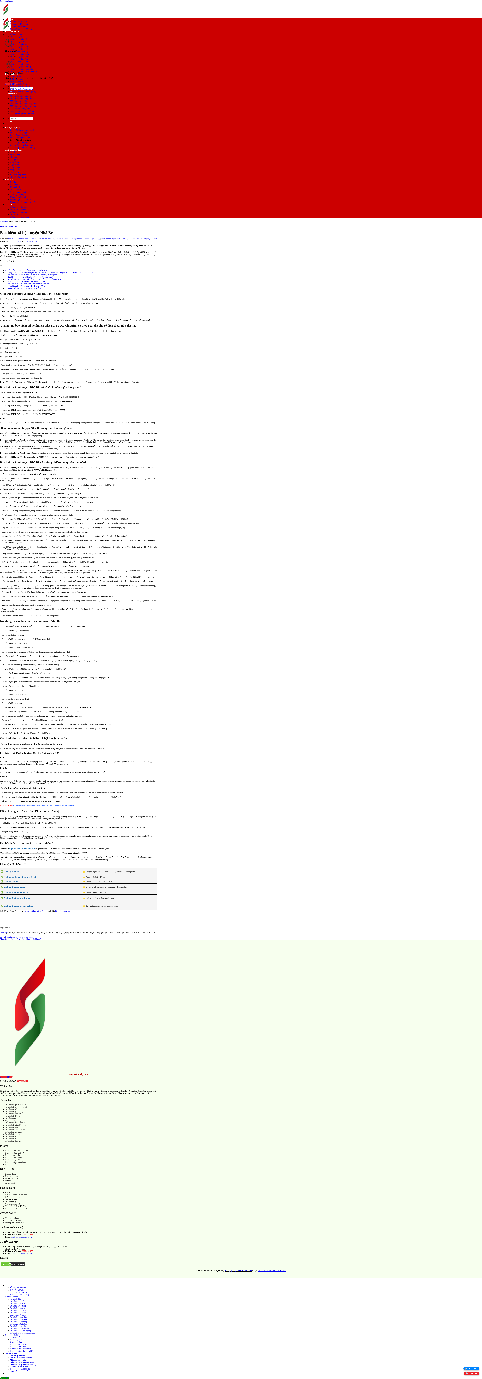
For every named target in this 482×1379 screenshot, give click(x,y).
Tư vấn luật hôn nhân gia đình (17, 1125)
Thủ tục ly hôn (11, 94)
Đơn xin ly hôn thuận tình (15, 1197)
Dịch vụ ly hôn (16, 79)
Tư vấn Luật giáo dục (19, 56)
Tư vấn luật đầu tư (12, 1136)
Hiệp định (14, 162)
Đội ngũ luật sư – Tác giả (21, 29)
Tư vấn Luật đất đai (18, 41)
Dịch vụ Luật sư (12, 31)
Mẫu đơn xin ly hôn (18, 101)
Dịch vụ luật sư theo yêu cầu (16, 1151)
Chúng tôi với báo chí (19, 26)
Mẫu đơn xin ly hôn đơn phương (24, 106)
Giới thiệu (9, 19)
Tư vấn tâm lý (10, 1202)
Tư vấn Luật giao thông (20, 66)
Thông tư (14, 157)
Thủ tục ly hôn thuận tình (21, 96)
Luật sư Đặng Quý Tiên (20, 137)
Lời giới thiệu (10, 1174)
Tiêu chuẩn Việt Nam (19, 177)
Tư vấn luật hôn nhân (19, 217)
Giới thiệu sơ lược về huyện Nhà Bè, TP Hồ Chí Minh (28, 270)
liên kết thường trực (63, 911)
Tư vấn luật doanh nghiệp (15, 1123)
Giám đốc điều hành (19, 24)
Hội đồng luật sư (11, 1176)
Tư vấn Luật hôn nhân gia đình (23, 71)
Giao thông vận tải (18, 192)
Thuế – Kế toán (17, 189)
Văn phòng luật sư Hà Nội (15, 1206)
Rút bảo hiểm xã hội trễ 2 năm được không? (24, 288)
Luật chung (15, 155)
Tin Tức (8, 204)
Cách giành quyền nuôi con (22, 114)
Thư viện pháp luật (13, 150)
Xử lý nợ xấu (15, 76)
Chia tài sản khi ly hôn (20, 108)
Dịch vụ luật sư (16, 81)
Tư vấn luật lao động (13, 1134)
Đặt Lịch (473, 1373)
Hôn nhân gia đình (18, 197)
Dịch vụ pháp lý (12, 74)
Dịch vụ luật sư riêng (19, 84)
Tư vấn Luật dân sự (18, 44)
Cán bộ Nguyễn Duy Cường (22, 145)
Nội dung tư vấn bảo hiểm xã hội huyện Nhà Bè (26, 281)
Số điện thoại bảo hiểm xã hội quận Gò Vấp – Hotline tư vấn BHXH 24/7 (45, 806)
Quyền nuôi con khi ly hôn (22, 111)
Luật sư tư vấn (4, 932)
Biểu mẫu (9, 180)
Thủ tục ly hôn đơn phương (22, 98)
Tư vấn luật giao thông (14, 1111)
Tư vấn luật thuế (11, 1127)
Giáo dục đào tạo (17, 194)
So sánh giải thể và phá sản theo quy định (16, 937)
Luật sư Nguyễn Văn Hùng (22, 130)
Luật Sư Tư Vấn (31, 241)
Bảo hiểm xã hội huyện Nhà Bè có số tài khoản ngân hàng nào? (32, 275)
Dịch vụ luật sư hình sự (20, 86)
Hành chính (15, 187)
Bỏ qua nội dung (6, 1)
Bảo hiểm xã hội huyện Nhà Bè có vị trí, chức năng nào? (30, 277)
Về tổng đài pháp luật (19, 21)
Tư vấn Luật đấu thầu (19, 54)
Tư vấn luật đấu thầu (13, 1139)
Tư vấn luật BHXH (18, 214)
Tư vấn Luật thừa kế (19, 46)
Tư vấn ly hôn (16, 34)
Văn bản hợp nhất (18, 175)
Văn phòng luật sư (12, 1204)
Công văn (14, 160)
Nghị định (14, 165)
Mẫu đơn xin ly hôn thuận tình (23, 103)
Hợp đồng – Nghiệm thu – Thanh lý (25, 202)
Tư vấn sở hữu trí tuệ (19, 61)
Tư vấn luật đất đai (18, 207)
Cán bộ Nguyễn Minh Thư (21, 142)
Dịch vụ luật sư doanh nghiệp (23, 91)
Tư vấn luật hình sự (18, 212)
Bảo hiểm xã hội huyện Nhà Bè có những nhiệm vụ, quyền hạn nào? (34, 279)
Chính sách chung (12, 1218)
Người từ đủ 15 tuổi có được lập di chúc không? (136, 239)
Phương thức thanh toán (14, 1223)
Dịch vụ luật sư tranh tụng (21, 89)
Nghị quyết (15, 167)
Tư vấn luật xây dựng (13, 1132)
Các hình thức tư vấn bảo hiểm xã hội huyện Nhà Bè (28, 284)
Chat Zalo (473, 1369)
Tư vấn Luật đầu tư (18, 39)
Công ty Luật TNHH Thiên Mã (238, 1270)
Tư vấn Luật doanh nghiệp (21, 69)
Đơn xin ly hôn (11, 1192)
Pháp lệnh (14, 170)
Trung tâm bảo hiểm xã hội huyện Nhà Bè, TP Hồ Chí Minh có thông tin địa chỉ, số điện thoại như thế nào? (50, 272)
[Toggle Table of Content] (2, 266)
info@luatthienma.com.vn (21, 1237)
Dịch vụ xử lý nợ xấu (13, 1160)
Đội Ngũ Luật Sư (12, 127)
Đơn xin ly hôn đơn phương (16, 1195)
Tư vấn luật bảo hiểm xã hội (8, 226)
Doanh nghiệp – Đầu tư (20, 199)
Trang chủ (4, 221)
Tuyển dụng (10, 1183)
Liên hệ (8, 1181)
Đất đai (13, 182)
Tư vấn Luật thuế (17, 36)
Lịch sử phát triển (12, 1178)
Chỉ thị (13, 152)
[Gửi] (11, 121)
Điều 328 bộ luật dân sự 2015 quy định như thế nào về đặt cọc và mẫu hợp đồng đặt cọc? (80, 239)
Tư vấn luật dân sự (18, 209)
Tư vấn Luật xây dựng (19, 64)
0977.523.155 (22, 1081)
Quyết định (15, 172)
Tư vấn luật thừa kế (13, 1141)
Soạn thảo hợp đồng (19, 51)
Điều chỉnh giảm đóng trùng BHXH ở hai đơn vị (26, 286)
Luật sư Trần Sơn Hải (19, 135)
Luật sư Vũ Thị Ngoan (20, 132)
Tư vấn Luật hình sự (19, 49)
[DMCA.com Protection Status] (12, 1266)
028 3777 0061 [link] (52, 335)
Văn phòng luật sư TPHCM (16, 1208)
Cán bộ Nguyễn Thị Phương (22, 147)
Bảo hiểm (14, 184)
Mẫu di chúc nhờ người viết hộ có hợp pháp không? (20, 939)
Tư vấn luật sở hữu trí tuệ (15, 1130)
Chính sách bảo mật (13, 1220)
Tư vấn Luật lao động (19, 59)
